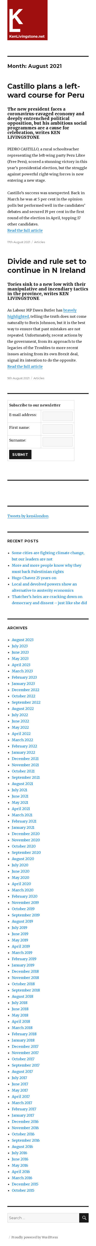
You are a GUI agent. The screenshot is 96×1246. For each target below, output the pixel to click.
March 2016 (22, 1178)
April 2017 (21, 1096)
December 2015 (25, 1184)
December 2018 (25, 971)
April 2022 (21, 733)
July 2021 (19, 790)
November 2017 (25, 1052)
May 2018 (20, 1015)
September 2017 (26, 1065)
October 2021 (23, 771)
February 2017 (24, 1109)
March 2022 (22, 740)
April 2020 (21, 884)
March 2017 (22, 1103)
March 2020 (22, 890)
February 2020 (25, 896)
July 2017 (19, 1078)
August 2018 (22, 996)
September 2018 (26, 990)
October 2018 (23, 984)
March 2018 (22, 1027)
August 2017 (22, 1071)
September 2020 (26, 852)
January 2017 (23, 1115)
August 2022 (23, 708)
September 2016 (26, 1140)
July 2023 (20, 646)
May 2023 (20, 658)
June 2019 (20, 934)
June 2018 (20, 1009)
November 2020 (26, 840)
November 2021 (25, 765)
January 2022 (23, 752)
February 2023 (24, 677)
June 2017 (20, 1084)
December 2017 (25, 1046)
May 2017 (20, 1090)
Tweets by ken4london (27, 516)
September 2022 (26, 702)
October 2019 (23, 909)
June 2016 (20, 1159)
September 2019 (26, 915)
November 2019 (25, 902)
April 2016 (21, 1171)
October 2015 (23, 1190)
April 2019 (21, 946)
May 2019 (20, 940)
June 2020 (20, 871)
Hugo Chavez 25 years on (34, 578)
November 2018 (25, 977)
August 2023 (22, 640)
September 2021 (26, 777)
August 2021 (22, 783)
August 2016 (22, 1146)
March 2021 (22, 815)
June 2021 (20, 796)
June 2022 (20, 721)
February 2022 (24, 746)
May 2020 (20, 877)
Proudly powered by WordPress (34, 1237)
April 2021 (21, 808)
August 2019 (22, 921)
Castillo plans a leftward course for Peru (45, 90)
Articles (39, 242)
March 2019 (22, 952)
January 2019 (23, 965)
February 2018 (24, 1034)
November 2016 (25, 1128)
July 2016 (19, 1153)
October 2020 (24, 846)
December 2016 (25, 1121)
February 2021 (24, 821)
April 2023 (21, 665)
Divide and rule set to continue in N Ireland (46, 266)
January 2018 (23, 1040)
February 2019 (24, 959)
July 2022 (20, 715)
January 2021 (23, 827)
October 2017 (23, 1059)
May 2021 (20, 802)
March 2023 (22, 671)
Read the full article (25, 230)
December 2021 (25, 758)
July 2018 (19, 1002)
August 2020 (23, 859)
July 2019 (19, 927)
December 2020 (26, 833)
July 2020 (20, 865)
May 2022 (20, 727)
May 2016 (20, 1165)
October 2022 (23, 696)
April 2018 (21, 1021)
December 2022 (25, 690)
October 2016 (23, 1134)
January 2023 (23, 683)
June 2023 (20, 652)
